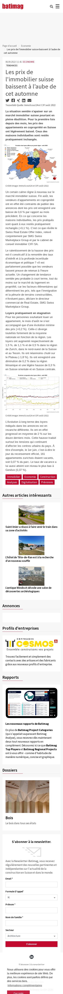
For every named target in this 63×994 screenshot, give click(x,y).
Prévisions (47, 482)
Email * (9, 878)
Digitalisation (29, 482)
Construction (47, 477)
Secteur (9, 930)
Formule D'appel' (14, 891)
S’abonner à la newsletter (31, 964)
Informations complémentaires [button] (25, 985)
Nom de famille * (14, 917)
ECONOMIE (28, 61)
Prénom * (10, 904)
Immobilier (13, 477)
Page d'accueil (9, 45)
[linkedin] (32, 957)
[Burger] (57, 6)
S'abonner (31, 944)
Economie (26, 45)
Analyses (12, 482)
